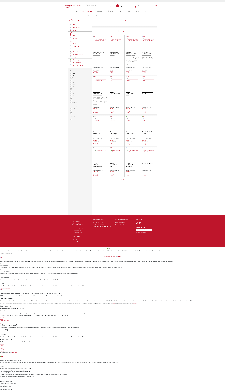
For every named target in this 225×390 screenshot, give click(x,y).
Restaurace (76, 38)
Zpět (1, 354)
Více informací (3, 288)
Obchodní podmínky (120, 222)
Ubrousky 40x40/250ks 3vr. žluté (147, 92)
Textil (74, 57)
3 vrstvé (100, 15)
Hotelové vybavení (77, 51)
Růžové (73, 82)
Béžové (73, 97)
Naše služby (110, 11)
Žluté (73, 100)
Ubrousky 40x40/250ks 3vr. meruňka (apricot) (97, 165)
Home (77, 11)
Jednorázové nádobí (78, 49)
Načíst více (124, 180)
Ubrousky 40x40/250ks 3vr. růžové (147, 132)
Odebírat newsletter (141, 232)
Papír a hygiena (87, 15)
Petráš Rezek (14, 352)
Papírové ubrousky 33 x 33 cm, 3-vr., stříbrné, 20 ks (98, 53)
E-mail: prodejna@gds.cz (98, 224)
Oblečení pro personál (78, 65)
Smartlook (2, 349)
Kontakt (146, 11)
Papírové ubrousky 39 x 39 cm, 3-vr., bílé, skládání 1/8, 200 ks (147, 53)
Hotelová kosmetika (78, 54)
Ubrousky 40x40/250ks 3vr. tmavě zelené (114, 133)
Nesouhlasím (113, 256)
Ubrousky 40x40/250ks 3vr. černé (114, 165)
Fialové (73, 84)
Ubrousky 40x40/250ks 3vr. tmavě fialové (130, 165)
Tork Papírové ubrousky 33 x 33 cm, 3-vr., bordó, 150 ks (131, 53)
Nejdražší (103, 31)
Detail (96, 72)
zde (114, 303)
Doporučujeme (123, 31)
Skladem (108, 31)
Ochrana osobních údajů (121, 224)
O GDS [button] (128, 11)
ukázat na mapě (78, 232)
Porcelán (75, 33)
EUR (159, 5)
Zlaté (73, 91)
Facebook (2, 344)
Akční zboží (115, 31)
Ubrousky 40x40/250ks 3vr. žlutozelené (97, 133)
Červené (74, 75)
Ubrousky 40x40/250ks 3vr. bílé (115, 92)
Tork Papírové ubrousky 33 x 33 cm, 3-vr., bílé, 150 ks (98, 93)
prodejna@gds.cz (113, 1)
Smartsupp (2, 351)
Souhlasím (8, 288)
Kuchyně (75, 43)
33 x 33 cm (74, 108)
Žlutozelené (74, 102)
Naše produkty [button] (88, 11)
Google (1, 345)
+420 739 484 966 (99, 1)
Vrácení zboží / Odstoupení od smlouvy (102, 226)
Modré (73, 86)
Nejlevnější (96, 31)
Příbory (75, 30)
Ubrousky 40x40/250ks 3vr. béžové (130, 93)
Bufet (74, 41)
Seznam (1, 348)
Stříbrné (73, 95)
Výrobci (75, 24)
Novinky (120, 11)
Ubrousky (95, 15)
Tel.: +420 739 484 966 (98, 222)
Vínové (73, 77)
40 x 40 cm (74, 110)
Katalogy (99, 11)
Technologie (76, 46)
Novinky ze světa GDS (142, 227)
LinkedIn (1, 346)
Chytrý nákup (76, 27)
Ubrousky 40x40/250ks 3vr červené (130, 133)
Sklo (74, 35)
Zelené (73, 73)
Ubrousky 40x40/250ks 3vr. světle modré (147, 164)
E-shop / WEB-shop (78, 15)
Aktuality (137, 11)
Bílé (73, 93)
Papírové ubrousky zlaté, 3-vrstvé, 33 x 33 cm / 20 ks (115, 53)
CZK (156, 5)
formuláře (134, 303)
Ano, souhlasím (107, 256)
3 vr (73, 119)
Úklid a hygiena (77, 62)
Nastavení (119, 256)
